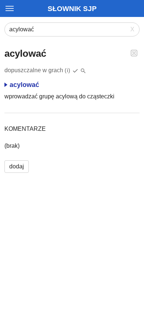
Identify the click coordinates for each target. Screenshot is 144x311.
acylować (24, 84)
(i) (68, 70)
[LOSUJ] (134, 53)
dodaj (16, 166)
